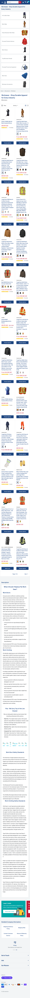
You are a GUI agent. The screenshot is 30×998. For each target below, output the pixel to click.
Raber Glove (19, 469)
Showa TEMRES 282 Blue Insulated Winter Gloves (7, 399)
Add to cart (7, 568)
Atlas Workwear (20, 397)
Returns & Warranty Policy (22, 934)
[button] (27, 2)
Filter (5, 105)
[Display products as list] (28, 105)
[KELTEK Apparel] (15, 742)
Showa (2, 119)
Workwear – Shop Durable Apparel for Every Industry (13, 8)
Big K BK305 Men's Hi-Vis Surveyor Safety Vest (7, 283)
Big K (2, 280)
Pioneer (18, 197)
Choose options (7, 143)
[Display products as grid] (25, 105)
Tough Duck (18, 119)
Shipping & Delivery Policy (8, 927)
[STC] (11, 741)
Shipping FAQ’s (21, 927)
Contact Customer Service (8, 934)
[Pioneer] (4, 742)
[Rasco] (8, 742)
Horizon (3, 469)
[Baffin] (26, 742)
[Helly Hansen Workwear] (23, 742)
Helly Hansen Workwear (7, 547)
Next (27, 574)
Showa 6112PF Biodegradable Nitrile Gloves (6, 321)
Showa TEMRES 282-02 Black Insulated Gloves (6, 122)
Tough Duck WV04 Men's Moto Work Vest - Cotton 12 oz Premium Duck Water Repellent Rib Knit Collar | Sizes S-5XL (22, 163)
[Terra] (20, 742)
